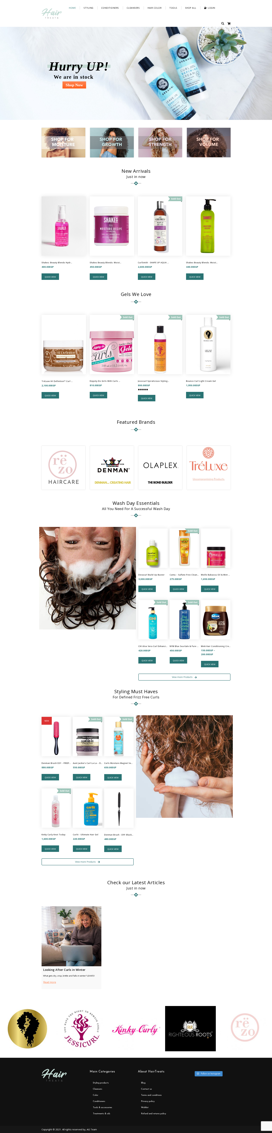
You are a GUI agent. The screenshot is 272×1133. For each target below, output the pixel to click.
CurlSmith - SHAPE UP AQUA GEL (153, 262)
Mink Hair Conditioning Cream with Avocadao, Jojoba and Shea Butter (215, 646)
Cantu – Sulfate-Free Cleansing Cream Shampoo (184, 574)
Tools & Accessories (102, 1107)
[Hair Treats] (52, 13)
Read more (49, 982)
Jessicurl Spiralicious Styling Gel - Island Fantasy (153, 381)
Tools (173, 7)
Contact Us (146, 1089)
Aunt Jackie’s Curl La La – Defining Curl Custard (87, 763)
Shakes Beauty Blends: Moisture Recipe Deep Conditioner (105, 262)
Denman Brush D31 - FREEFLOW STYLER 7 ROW (56, 763)
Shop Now (74, 85)
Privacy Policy (148, 1101)
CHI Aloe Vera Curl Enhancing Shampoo (153, 646)
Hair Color (154, 7)
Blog (143, 1083)
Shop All (190, 7)
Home (72, 7)
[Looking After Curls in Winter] (71, 936)
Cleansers (133, 7)
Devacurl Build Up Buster (151, 574)
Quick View (50, 276)
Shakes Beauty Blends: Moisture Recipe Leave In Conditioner (202, 262)
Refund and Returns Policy (153, 1113)
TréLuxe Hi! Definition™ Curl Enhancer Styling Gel (57, 381)
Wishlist (145, 1107)
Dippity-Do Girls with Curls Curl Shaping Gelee (105, 381)
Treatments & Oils (101, 1113)
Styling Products (101, 1083)
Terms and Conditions (151, 1095)
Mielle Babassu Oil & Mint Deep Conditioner (215, 574)
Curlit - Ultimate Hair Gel (85, 834)
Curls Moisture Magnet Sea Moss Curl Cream (119, 763)
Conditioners (110, 7)
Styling (88, 7)
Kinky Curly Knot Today (53, 834)
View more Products (182, 677)
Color (95, 1095)
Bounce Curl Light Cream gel (201, 381)
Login (211, 7)
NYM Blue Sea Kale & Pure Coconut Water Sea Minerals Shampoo (184, 646)
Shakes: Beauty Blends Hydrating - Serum (57, 262)
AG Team (92, 1129)
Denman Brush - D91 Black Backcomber (119, 834)
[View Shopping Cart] (228, 23)
